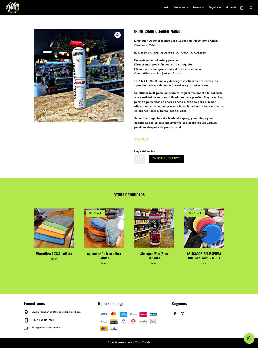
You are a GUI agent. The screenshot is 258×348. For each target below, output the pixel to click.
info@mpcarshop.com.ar (46, 328)
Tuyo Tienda (142, 343)
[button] (117, 35)
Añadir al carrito (166, 158)
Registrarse (215, 7)
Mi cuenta (231, 7)
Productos (179, 7)
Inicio (166, 7)
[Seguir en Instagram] (182, 314)
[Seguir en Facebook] (175, 314)
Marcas (197, 7)
